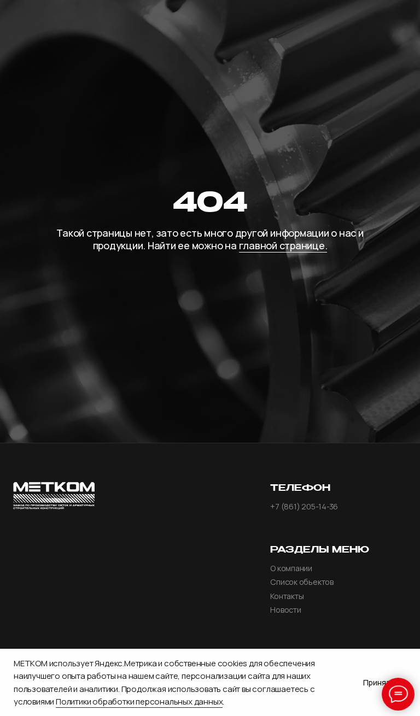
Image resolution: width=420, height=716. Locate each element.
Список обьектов (301, 582)
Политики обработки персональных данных (139, 701)
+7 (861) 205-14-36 (304, 506)
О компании (291, 568)
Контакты (287, 596)
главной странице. (283, 245)
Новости (285, 610)
